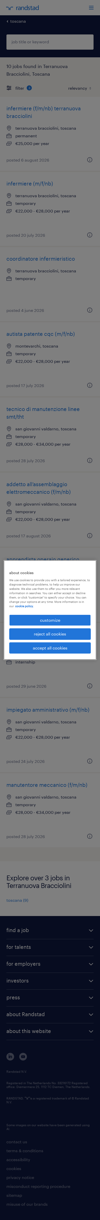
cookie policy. (24, 606)
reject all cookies (50, 633)
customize (50, 620)
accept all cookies (50, 647)
